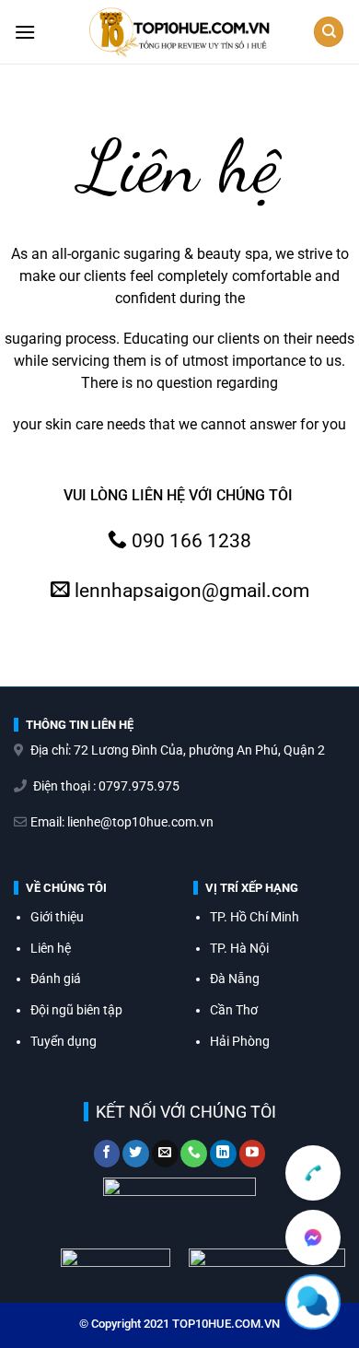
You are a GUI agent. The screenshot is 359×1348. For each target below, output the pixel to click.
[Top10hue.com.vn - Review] (180, 32)
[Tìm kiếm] (328, 32)
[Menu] (25, 31)
